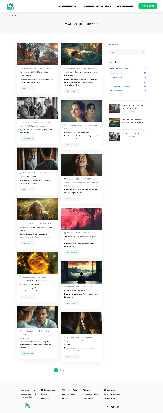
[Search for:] (127, 52)
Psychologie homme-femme (127, 86)
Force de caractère (127, 73)
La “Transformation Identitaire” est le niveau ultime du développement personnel (80, 130)
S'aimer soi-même (127, 91)
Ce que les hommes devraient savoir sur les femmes (79, 342)
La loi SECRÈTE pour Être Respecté (33, 126)
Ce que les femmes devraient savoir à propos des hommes (36, 336)
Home (8, 15)
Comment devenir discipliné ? (75, 290)
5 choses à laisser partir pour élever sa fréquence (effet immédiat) (81, 184)
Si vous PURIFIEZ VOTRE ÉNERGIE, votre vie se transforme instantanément (37, 282)
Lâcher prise (127, 82)
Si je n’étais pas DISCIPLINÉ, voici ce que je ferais (80, 238)
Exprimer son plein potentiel (127, 68)
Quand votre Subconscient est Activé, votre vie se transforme (81, 73)
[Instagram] (118, 406)
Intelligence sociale (127, 77)
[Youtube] (112, 406)
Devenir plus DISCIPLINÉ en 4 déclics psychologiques (34, 73)
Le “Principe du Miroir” (28, 176)
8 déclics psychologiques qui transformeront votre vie (36, 228)
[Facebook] (107, 406)
